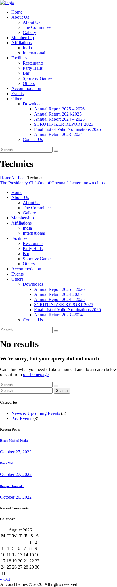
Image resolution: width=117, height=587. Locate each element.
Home (5, 177)
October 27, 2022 (16, 451)
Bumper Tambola (12, 486)
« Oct (5, 579)
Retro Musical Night (14, 440)
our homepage (36, 374)
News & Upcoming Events (35, 413)
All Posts (19, 177)
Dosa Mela (7, 463)
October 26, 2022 (16, 497)
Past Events (21, 418)
